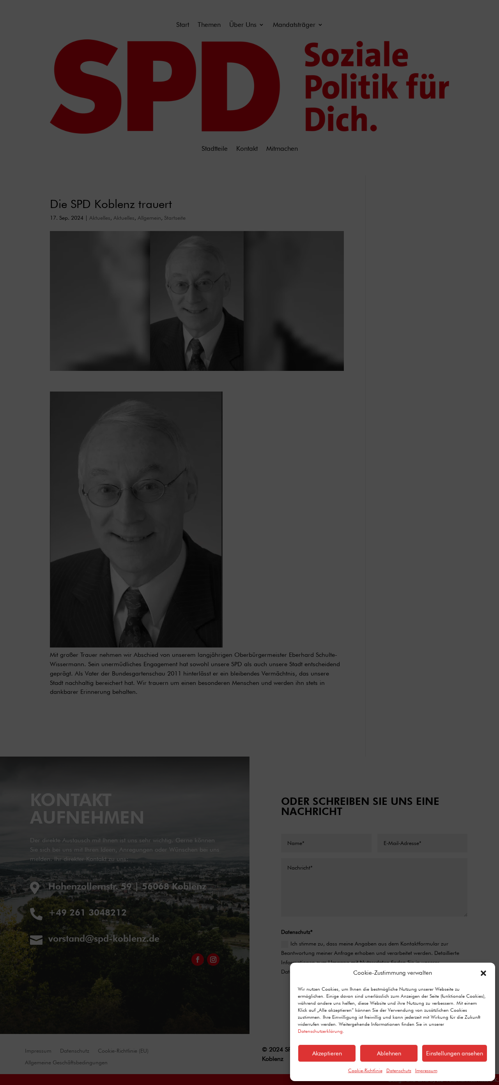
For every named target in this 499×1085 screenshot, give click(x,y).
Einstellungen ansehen (454, 1053)
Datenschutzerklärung (320, 1031)
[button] (483, 973)
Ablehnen (389, 1053)
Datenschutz (398, 1070)
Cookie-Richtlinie (365, 1070)
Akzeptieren (327, 1053)
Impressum (426, 1070)
